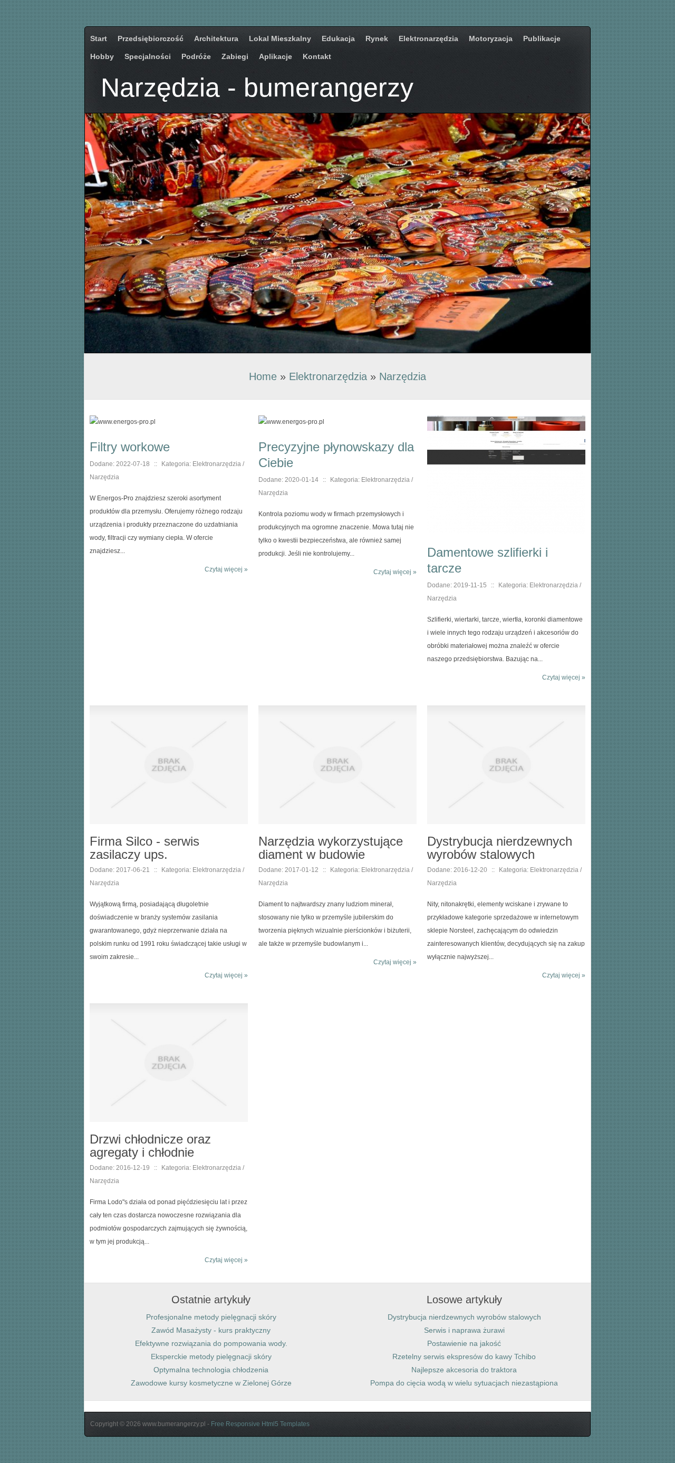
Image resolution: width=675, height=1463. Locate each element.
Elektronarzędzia (328, 376)
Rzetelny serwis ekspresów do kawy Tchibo (464, 1356)
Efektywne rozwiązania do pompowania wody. (211, 1343)
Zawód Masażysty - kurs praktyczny (211, 1330)
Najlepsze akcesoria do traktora (464, 1369)
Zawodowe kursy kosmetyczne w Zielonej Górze (211, 1383)
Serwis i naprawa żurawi (464, 1330)
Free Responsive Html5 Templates (260, 1424)
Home (263, 376)
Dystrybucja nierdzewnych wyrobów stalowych (464, 1317)
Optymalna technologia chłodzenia (210, 1369)
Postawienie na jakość (464, 1343)
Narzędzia (402, 376)
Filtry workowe (130, 447)
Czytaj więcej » (226, 569)
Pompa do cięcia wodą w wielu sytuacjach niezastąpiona (464, 1383)
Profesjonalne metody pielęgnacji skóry (211, 1317)
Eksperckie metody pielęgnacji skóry (211, 1356)
